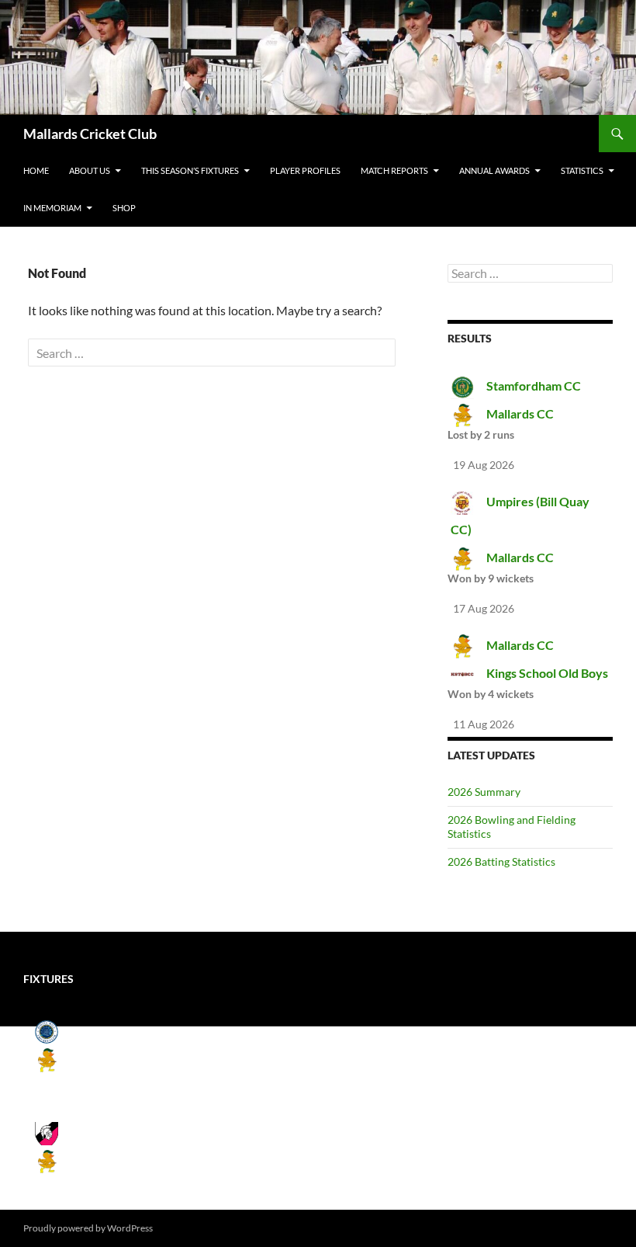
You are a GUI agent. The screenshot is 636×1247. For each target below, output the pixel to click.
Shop (124, 208)
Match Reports (394, 170)
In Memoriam (52, 208)
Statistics (582, 170)
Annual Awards (494, 170)
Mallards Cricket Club (90, 133)
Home (36, 170)
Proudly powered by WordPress (88, 1228)
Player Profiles (305, 170)
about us (89, 170)
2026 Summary (484, 791)
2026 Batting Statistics (501, 861)
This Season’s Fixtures (190, 170)
